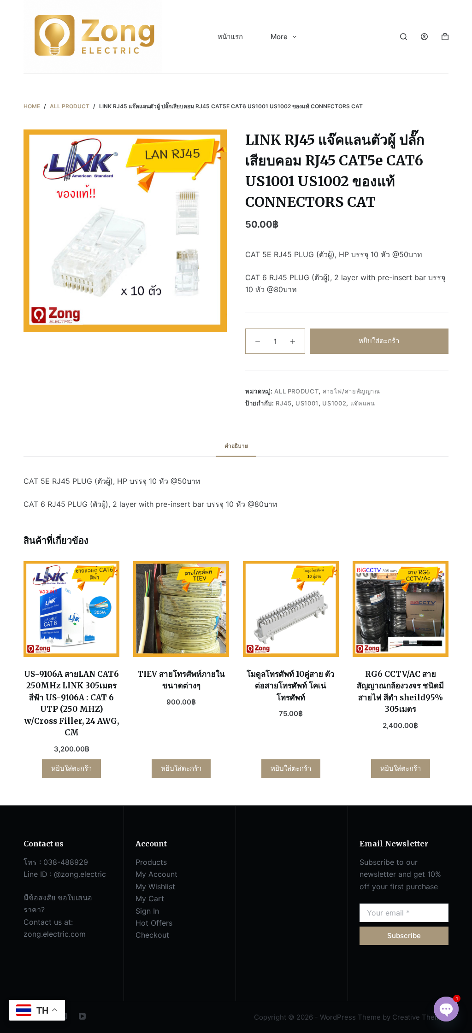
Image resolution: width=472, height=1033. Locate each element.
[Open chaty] (446, 1009)
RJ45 (284, 403)
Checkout (152, 934)
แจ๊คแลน (362, 403)
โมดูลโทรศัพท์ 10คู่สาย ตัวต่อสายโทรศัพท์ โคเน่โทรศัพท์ (291, 686)
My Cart (150, 898)
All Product (296, 391)
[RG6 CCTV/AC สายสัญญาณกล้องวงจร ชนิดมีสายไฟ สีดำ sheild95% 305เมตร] (400, 609)
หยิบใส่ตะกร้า (379, 340)
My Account (156, 874)
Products (151, 862)
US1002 (334, 403)
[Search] (403, 36)
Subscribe (404, 935)
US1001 (307, 403)
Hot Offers (154, 922)
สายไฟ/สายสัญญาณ (351, 391)
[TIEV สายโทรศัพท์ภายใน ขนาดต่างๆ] (181, 609)
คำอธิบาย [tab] (236, 445)
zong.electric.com (55, 934)
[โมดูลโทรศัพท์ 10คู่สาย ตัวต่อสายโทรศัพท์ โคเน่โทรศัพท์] (291, 609)
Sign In (147, 911)
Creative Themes (420, 1017)
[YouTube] (82, 1016)
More (279, 36)
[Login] (424, 36)
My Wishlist (155, 886)
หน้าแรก (230, 36)
